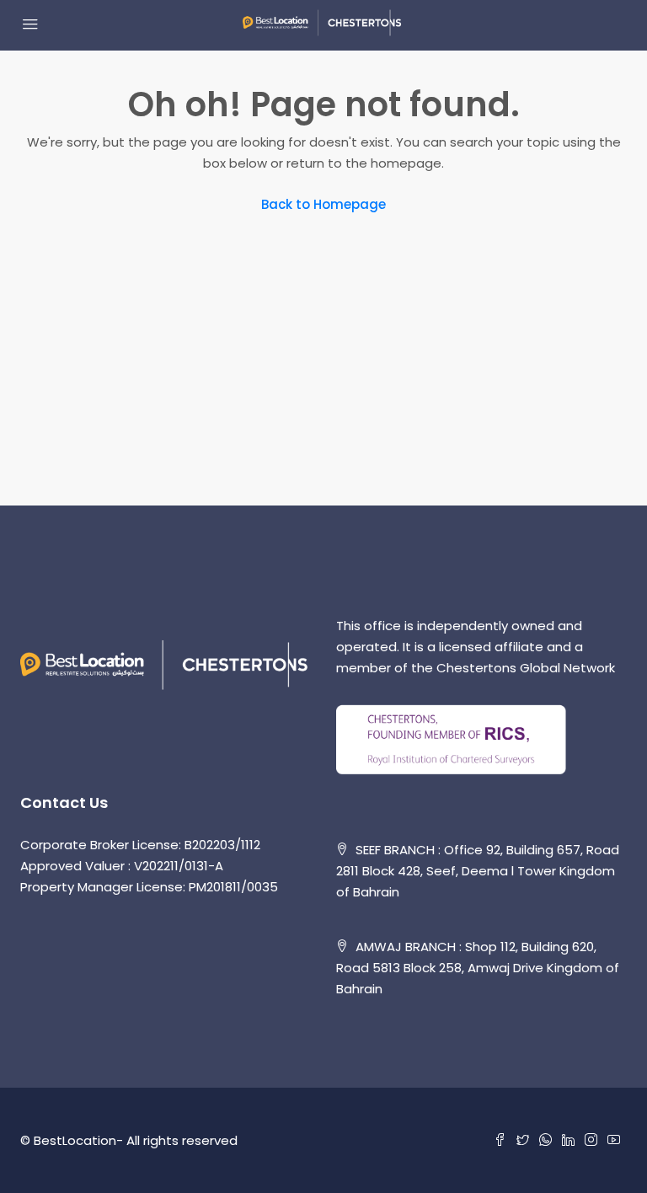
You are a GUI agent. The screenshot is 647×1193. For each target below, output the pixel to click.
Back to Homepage (323, 204)
